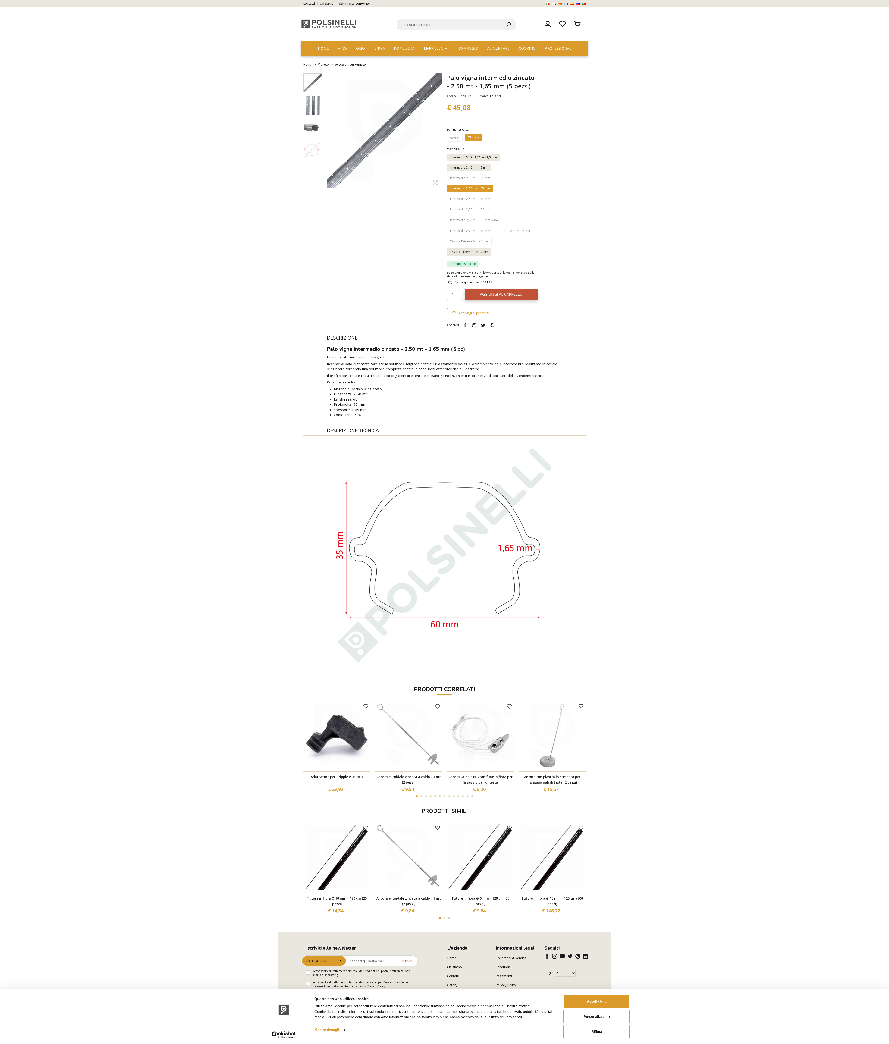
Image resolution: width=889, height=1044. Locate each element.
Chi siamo (327, 4)
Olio (360, 48)
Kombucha (404, 48)
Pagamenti (504, 976)
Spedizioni (503, 967)
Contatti (309, 4)
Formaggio (467, 48)
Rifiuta (596, 1032)
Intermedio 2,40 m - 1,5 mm (469, 167)
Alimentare (498, 48)
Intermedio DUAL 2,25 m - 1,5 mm (473, 157)
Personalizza (594, 1017)
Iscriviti (406, 960)
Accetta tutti (597, 1001)
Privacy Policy (376, 986)
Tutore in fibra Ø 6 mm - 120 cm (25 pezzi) (480, 901)
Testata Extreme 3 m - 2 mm (469, 252)
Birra (379, 48)
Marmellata (435, 48)
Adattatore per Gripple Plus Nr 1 (337, 776)
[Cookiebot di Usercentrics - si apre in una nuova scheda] (283, 1034)
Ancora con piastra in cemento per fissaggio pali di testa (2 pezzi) (552, 779)
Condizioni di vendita (511, 958)
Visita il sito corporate (354, 4)
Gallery (452, 985)
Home (323, 48)
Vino (342, 48)
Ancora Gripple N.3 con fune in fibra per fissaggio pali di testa (480, 779)
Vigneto (323, 64)
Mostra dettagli (326, 1030)
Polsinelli (496, 96)
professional (558, 48)
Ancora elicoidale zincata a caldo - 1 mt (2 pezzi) (408, 779)
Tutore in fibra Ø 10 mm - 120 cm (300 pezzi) (552, 901)
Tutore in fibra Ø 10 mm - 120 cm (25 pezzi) (337, 901)
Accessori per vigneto (350, 64)
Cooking (527, 48)
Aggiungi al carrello (501, 294)
